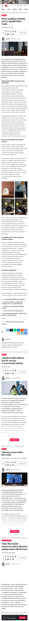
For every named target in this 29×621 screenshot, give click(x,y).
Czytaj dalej (15, 439)
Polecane (21, 321)
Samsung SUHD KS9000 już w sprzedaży (14, 299)
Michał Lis (8, 38)
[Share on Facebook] (5, 31)
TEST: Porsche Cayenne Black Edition (13, 310)
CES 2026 (8, 321)
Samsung (4, 324)
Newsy (4, 15)
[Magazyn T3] (6, 5)
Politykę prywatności (11, 618)
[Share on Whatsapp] (10, 31)
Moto (3, 540)
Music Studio (15, 321)
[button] (22, 617)
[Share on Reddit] (15, 31)
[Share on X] (8, 31)
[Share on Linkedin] (13, 31)
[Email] (8, 34)
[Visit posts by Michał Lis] (3, 38)
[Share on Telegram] (5, 34)
